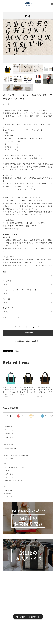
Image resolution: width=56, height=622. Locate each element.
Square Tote (9, 434)
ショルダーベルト (9, 308)
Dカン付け (7, 299)
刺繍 (4, 272)
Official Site (9, 497)
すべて (8, 416)
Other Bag (9, 437)
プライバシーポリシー (13, 477)
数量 (4, 318)
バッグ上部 (7, 281)
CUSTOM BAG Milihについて (15, 467)
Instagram (8, 490)
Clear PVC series (11, 459)
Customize (9, 444)
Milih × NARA (10, 448)
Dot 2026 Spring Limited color (16, 455)
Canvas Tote (10, 426)
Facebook (8, 494)
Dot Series (9, 430)
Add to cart (28, 333)
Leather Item (10, 441)
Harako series (10, 452)
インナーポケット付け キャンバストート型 (20, 290)
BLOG (7, 471)
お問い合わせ (10, 474)
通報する (18, 351)
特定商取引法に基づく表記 (14, 481)
